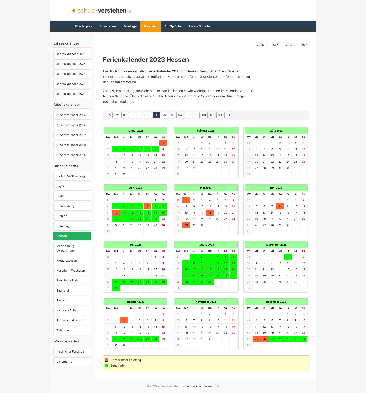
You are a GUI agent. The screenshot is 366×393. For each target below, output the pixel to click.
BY (117, 115)
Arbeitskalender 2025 (71, 115)
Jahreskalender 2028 (70, 84)
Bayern (61, 186)
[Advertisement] (224, 10)
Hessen (61, 236)
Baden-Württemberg (70, 176)
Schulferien (108, 26)
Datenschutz (211, 386)
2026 (274, 45)
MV (165, 115)
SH (220, 115)
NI (172, 115)
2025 (260, 45)
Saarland (62, 290)
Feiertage (130, 26)
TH (228, 115)
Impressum (193, 386)
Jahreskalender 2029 (70, 94)
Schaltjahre (64, 361)
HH (148, 115)
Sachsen (62, 300)
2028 (303, 45)
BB (132, 115)
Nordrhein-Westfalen (70, 270)
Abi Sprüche (173, 26)
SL (196, 115)
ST (212, 115)
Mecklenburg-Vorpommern (66, 248)
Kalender (150, 26)
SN (204, 115)
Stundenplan (83, 26)
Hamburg (62, 226)
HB (140, 115)
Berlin (60, 196)
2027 (289, 45)
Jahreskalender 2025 (70, 54)
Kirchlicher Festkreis (70, 351)
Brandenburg (65, 206)
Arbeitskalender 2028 (71, 145)
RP (188, 115)
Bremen (61, 216)
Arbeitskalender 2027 (71, 135)
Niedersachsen (66, 260)
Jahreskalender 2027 (70, 74)
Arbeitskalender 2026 (71, 125)
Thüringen (63, 330)
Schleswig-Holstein (69, 320)
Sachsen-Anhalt (67, 310)
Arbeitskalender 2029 (71, 155)
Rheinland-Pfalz (67, 280)
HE (156, 115)
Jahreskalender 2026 (70, 64)
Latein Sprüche (199, 26)
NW (180, 115)
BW (109, 115)
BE (124, 115)
